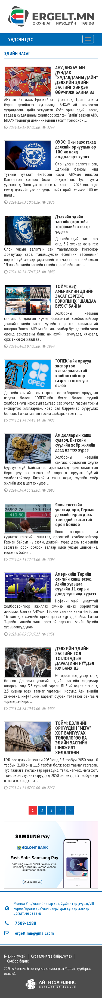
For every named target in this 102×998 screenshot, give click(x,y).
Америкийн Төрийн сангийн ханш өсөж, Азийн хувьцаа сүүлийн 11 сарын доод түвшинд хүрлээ (75, 584)
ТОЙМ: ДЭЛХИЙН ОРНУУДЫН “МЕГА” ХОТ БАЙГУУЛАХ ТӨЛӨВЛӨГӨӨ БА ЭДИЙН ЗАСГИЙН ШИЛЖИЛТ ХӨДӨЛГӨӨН (73, 738)
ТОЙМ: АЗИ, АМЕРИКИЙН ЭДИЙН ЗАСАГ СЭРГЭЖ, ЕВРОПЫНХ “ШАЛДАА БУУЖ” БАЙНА (75, 296)
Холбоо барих (18, 961)
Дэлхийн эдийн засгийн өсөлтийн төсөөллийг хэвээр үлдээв (72, 223)
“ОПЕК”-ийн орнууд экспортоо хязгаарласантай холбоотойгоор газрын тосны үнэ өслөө (73, 373)
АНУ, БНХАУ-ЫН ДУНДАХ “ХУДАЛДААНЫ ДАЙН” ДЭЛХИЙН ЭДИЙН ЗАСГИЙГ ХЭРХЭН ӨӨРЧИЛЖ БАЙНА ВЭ (76, 79)
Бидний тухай (14, 956)
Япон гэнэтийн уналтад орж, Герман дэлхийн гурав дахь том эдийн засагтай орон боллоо (74, 514)
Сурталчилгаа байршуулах (51, 956)
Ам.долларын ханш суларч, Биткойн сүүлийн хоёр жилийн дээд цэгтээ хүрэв (75, 442)
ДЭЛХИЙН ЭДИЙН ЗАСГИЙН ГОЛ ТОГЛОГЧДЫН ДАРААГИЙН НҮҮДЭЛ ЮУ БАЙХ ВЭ (74, 658)
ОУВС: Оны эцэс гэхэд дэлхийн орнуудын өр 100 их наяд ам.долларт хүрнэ (75, 149)
